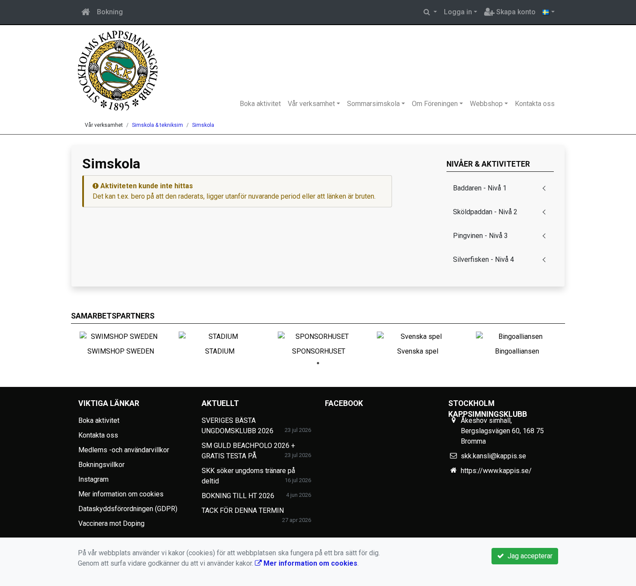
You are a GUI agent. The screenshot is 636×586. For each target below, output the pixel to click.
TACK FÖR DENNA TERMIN (243, 510)
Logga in (458, 12)
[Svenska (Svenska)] (548, 12)
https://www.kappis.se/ (496, 471)
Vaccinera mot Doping (111, 523)
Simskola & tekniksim (157, 125)
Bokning (110, 12)
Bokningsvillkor (101, 464)
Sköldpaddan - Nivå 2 (485, 212)
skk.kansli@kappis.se (493, 456)
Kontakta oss (535, 104)
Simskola (203, 125)
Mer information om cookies (121, 494)
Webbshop (486, 104)
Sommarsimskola (373, 104)
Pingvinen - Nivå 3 (480, 236)
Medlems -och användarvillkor (123, 450)
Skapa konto (515, 12)
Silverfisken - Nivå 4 (483, 259)
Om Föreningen (435, 104)
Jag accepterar (528, 556)
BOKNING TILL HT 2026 (238, 496)
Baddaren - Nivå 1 (480, 188)
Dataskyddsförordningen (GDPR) (127, 509)
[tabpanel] (120, 342)
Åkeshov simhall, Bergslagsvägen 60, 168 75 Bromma (502, 430)
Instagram (93, 479)
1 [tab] (318, 363)
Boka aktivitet (260, 104)
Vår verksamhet (311, 104)
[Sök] (430, 12)
